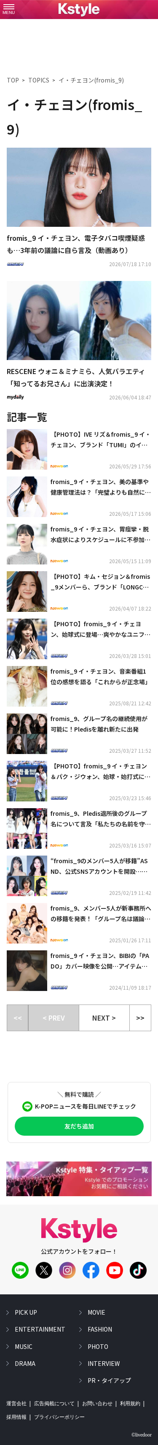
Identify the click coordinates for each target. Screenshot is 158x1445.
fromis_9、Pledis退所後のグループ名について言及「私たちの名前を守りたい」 (101, 819)
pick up (26, 1312)
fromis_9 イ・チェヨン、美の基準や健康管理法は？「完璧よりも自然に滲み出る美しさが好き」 (101, 487)
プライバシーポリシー (59, 1417)
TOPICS (38, 80)
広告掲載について (54, 1403)
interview (104, 1363)
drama (25, 1363)
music (23, 1346)
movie (96, 1312)
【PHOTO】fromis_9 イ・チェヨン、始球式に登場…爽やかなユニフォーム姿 (100, 629)
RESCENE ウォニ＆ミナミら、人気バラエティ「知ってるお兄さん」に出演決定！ (76, 377)
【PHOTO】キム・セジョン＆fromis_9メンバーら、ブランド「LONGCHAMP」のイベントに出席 (101, 582)
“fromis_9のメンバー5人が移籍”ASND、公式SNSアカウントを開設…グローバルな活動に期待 (99, 866)
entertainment (40, 1329)
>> (140, 1018)
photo (98, 1346)
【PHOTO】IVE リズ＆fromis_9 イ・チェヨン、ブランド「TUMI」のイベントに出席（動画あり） (101, 440)
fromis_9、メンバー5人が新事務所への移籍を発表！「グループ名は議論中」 (101, 914)
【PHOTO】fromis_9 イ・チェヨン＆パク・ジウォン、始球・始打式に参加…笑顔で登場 (100, 772)
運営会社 (16, 1403)
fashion (100, 1329)
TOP (13, 80)
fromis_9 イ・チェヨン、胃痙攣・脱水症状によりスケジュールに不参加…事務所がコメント (100, 535)
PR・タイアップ (109, 1380)
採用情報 (16, 1417)
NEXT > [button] (104, 1018)
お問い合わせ (97, 1403)
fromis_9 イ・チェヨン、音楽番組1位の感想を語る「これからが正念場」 (101, 676)
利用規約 (130, 1403)
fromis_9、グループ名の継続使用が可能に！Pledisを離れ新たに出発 (99, 723)
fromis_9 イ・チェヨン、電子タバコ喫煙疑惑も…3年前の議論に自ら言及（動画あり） (76, 244)
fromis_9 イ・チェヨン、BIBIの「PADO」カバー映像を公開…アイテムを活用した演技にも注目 (100, 961)
